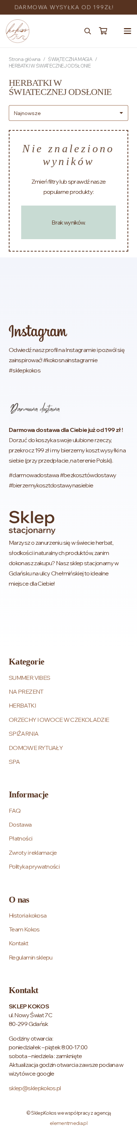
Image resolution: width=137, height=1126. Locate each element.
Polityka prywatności (34, 866)
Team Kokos (24, 929)
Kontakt (18, 943)
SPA (14, 761)
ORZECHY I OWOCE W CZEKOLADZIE (59, 719)
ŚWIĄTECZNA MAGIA (70, 59)
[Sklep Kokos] (18, 31)
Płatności (20, 838)
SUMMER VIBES (29, 677)
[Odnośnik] (68, 350)
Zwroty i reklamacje (33, 852)
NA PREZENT (26, 691)
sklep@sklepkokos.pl (35, 1088)
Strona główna (25, 59)
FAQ (14, 810)
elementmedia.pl (68, 1123)
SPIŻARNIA (23, 733)
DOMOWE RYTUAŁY (36, 747)
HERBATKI (22, 705)
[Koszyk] (103, 31)
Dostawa (20, 824)
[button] (87, 31)
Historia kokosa (27, 915)
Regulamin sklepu (31, 957)
